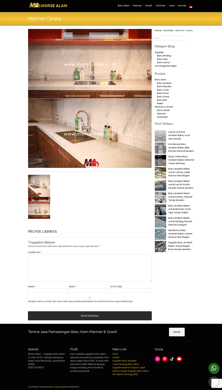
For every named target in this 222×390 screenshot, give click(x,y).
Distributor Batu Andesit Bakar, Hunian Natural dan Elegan (180, 234)
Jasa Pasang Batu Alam (126, 364)
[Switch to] (191, 7)
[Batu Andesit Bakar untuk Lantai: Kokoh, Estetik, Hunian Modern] (160, 185)
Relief (160, 103)
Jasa (171, 5)
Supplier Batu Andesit (125, 360)
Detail (177, 331)
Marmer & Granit (164, 106)
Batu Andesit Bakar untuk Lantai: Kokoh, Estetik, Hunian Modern (180, 184)
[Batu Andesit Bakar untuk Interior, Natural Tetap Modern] (160, 198)
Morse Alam (52, 386)
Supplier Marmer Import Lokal (129, 367)
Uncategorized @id (165, 65)
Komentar (34, 252)
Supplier (159, 52)
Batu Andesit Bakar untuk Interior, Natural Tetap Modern (180, 197)
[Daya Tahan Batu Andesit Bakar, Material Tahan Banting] (160, 161)
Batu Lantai (163, 62)
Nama (32, 286)
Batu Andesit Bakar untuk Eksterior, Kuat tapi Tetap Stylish (179, 209)
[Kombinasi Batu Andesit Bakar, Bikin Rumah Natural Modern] (160, 149)
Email (73, 286)
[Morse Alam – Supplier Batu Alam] (47, 7)
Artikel (116, 357)
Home (158, 30)
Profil (115, 353)
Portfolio (160, 5)
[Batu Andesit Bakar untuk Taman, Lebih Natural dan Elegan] (160, 173)
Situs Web (116, 286)
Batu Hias (162, 59)
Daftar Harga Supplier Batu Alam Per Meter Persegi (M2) (131, 372)
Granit (148, 5)
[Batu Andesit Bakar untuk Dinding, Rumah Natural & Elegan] (160, 222)
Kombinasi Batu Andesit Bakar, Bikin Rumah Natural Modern (181, 147)
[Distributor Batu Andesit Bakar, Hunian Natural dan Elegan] (160, 235)
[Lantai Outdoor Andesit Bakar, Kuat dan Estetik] (160, 136)
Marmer (137, 5)
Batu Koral (163, 93)
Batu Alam (123, 5)
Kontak (182, 5)
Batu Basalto (164, 86)
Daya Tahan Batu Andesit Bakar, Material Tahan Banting (181, 160)
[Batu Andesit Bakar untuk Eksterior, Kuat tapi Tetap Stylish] (160, 210)
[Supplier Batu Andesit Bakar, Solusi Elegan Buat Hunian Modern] (160, 247)
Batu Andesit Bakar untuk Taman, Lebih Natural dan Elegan (179, 172)
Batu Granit (163, 110)
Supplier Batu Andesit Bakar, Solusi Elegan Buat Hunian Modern (180, 246)
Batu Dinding (164, 55)
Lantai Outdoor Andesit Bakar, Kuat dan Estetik (179, 135)
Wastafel (162, 117)
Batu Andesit (164, 83)
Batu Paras (163, 96)
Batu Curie (163, 89)
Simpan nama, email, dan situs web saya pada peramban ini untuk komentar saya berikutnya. (80, 301)
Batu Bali (162, 99)
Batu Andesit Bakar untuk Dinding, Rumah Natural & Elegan (180, 221)
